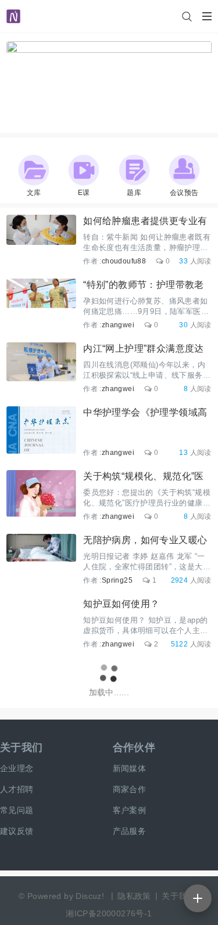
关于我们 (21, 747)
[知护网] (13, 11)
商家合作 (129, 789)
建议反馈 (17, 831)
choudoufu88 (124, 261)
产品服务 (129, 831)
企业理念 (17, 768)
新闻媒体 (129, 768)
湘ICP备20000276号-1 (109, 913)
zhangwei (118, 325)
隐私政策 (134, 896)
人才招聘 (17, 789)
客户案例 (129, 810)
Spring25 (117, 580)
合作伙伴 (134, 747)
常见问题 (17, 810)
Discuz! (90, 896)
